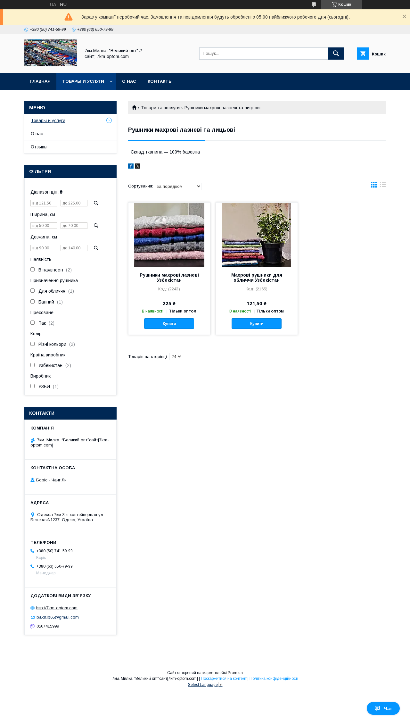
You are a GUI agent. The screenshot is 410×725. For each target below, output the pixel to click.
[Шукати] (336, 53)
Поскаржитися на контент (224, 678)
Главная (40, 81)
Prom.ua (235, 673)
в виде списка (383, 186)
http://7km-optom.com (57, 607)
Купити (169, 323)
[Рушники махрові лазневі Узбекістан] (169, 235)
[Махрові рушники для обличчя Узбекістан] (257, 235)
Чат (388, 708)
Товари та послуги (160, 107)
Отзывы (39, 146)
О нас (129, 81)
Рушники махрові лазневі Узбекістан (169, 277)
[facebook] (131, 167)
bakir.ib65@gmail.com (58, 617)
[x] (137, 167)
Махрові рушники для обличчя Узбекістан (256, 277)
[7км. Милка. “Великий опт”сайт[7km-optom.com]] (50, 64)
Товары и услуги (83, 81)
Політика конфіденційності (274, 678)
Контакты (160, 81)
